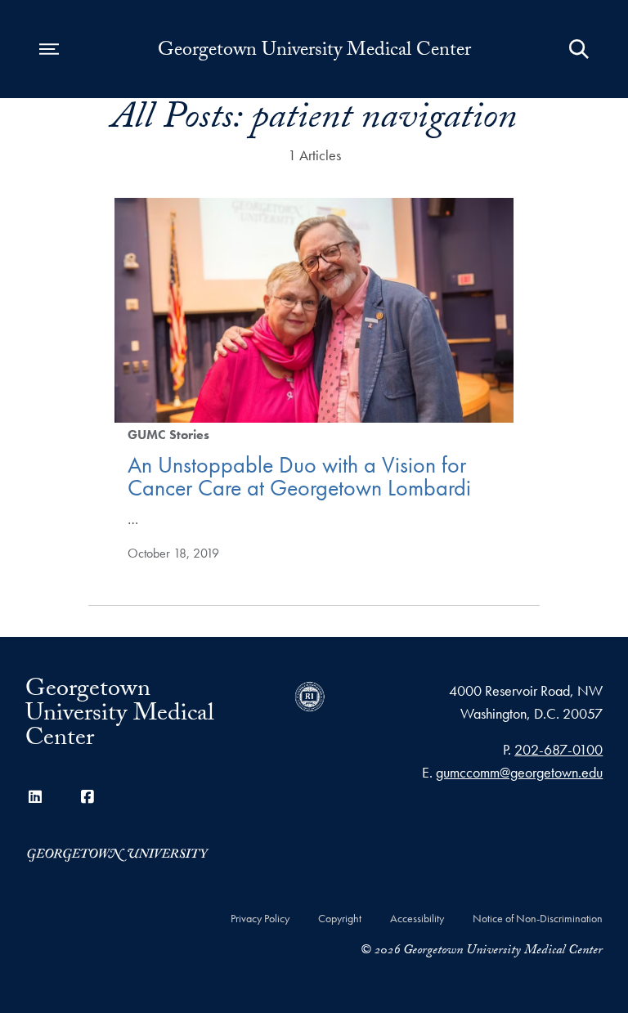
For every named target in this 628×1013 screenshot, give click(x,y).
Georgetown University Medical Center (314, 52)
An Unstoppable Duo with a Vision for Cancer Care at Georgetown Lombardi (299, 476)
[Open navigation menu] (49, 49)
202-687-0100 (558, 749)
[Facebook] (87, 796)
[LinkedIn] (35, 796)
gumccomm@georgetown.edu (519, 772)
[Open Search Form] (579, 49)
